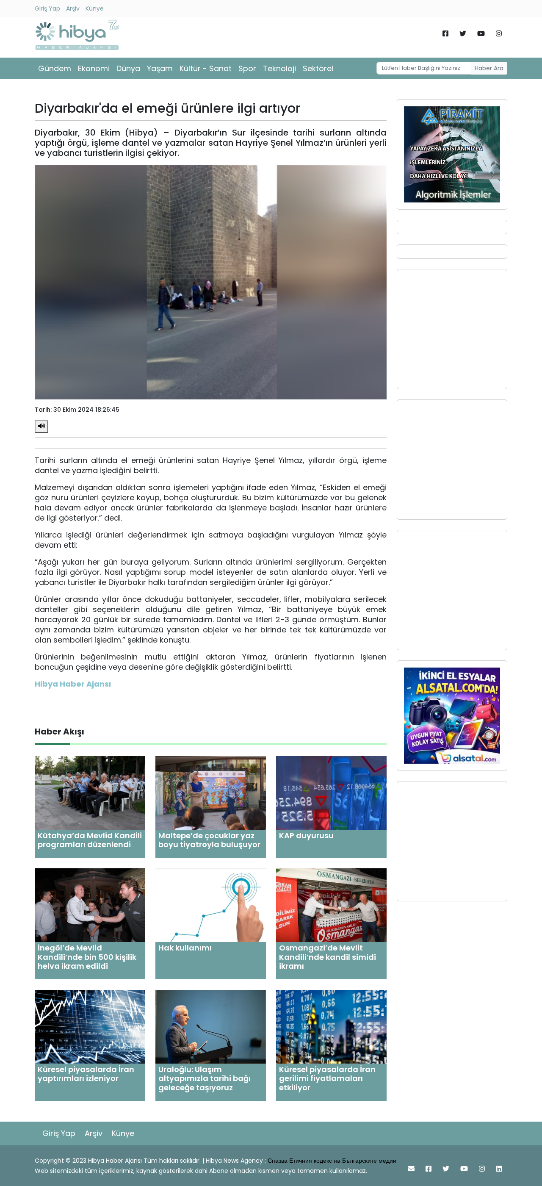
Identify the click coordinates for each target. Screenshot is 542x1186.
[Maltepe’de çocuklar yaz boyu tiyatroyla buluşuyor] (210, 792)
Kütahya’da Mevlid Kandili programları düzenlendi (90, 840)
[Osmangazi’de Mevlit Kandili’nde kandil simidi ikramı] (331, 904)
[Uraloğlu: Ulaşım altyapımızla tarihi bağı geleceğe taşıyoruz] (210, 1026)
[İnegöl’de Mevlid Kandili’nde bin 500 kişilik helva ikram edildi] (90, 904)
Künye (95, 8)
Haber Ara (489, 68)
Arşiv (73, 8)
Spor (247, 68)
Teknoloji (279, 68)
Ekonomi (94, 68)
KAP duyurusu (306, 835)
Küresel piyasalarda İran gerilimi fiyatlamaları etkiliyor (327, 1078)
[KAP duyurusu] (331, 792)
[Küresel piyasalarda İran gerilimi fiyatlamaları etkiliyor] (331, 1026)
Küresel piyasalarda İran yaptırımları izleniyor (86, 1074)
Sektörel (318, 68)
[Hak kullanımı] (210, 904)
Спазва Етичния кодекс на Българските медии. (333, 1160)
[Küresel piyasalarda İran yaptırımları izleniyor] (90, 1026)
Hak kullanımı (185, 947)
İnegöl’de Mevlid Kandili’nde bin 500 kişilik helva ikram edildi (87, 956)
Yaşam (160, 68)
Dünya (128, 68)
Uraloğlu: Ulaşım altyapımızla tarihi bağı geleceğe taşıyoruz (204, 1078)
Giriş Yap (47, 8)
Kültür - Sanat (206, 68)
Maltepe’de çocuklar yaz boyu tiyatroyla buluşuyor (209, 840)
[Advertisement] (452, 329)
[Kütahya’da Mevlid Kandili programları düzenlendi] (90, 792)
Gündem (54, 68)
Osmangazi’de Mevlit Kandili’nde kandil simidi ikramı (327, 956)
